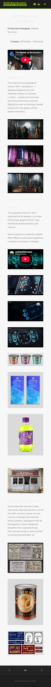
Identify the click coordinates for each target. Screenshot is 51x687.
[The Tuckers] (40, 670)
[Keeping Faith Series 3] (10, 670)
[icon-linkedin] (39, 4)
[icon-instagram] (35, 4)
